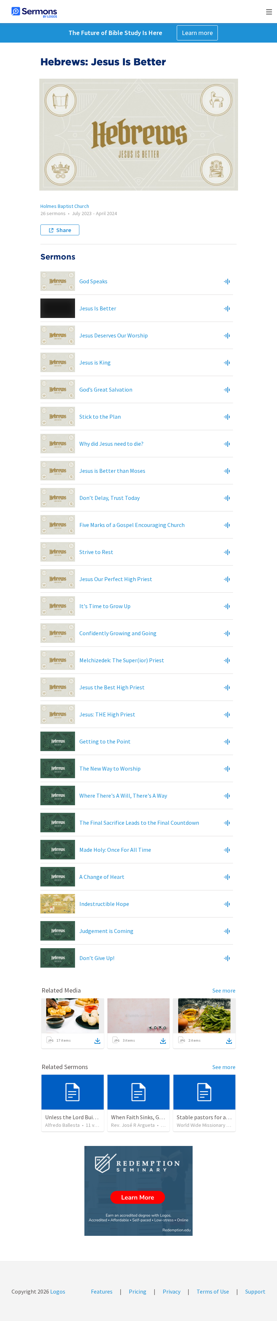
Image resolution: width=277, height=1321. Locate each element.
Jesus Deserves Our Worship (113, 335)
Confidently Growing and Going (118, 633)
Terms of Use (213, 1291)
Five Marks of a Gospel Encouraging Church (132, 524)
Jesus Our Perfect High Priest (115, 579)
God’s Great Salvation (105, 389)
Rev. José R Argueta (133, 1125)
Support (255, 1291)
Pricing (137, 1291)
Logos (57, 1291)
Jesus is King (95, 362)
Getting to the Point (105, 741)
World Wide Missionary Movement (213, 1125)
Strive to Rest (96, 551)
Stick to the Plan (100, 416)
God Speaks (93, 281)
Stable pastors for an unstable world (222, 1117)
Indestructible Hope (104, 903)
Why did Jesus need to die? (111, 443)
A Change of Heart (101, 876)
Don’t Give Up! (96, 958)
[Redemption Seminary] (138, 1191)
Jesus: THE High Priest (107, 714)
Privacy (171, 1291)
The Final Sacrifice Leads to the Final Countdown (139, 822)
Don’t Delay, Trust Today (109, 497)
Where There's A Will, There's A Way (123, 795)
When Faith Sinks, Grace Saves (147, 1117)
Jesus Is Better (97, 308)
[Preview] (226, 281)
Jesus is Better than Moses (112, 470)
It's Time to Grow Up (105, 606)
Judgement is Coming (106, 930)
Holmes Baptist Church (64, 206)
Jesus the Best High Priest (112, 687)
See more (224, 990)
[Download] (97, 1041)
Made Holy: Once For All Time (115, 849)
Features (102, 1291)
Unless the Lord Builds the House (85, 1117)
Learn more (197, 33)
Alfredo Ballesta (62, 1125)
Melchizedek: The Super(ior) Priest (121, 660)
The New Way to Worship (110, 768)
